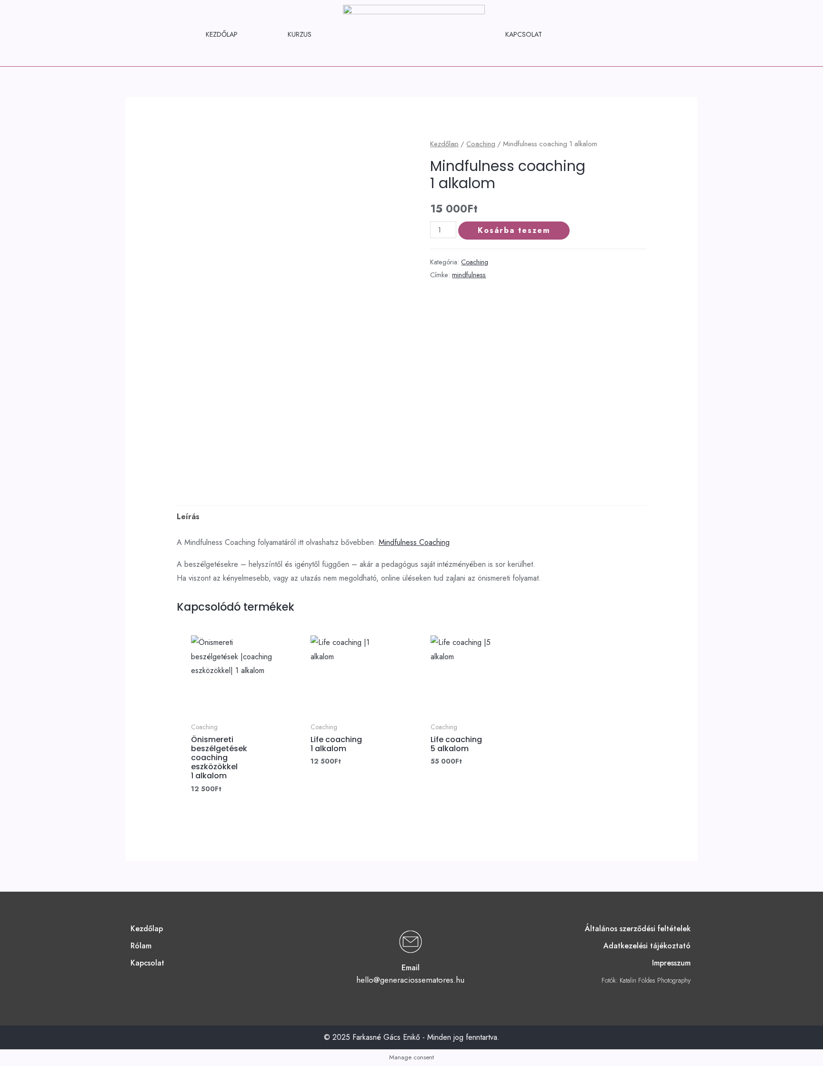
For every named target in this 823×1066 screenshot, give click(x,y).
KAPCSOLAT (523, 34)
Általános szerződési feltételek (638, 928)
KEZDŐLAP (222, 34)
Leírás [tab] (188, 516)
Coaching (480, 144)
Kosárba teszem (514, 230)
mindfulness (469, 275)
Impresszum (671, 962)
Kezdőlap (444, 144)
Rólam (140, 945)
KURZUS (299, 34)
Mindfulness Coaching (414, 542)
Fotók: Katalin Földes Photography (646, 980)
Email (410, 967)
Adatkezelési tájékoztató (647, 945)
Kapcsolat (147, 962)
